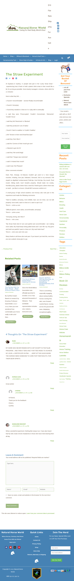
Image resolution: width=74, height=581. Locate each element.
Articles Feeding (63, 253)
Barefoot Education (63, 259)
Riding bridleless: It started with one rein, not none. (65, 167)
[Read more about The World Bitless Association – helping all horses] (30, 271)
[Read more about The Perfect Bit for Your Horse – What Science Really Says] (12, 275)
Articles (61, 195)
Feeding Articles (63, 297)
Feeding (61, 294)
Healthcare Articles (63, 306)
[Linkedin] (16, 78)
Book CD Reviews (63, 283)
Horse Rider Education (62, 345)
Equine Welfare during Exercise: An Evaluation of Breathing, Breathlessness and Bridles (46, 281)
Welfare (61, 237)
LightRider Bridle (62, 361)
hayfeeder (61, 303)
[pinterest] (58, 26)
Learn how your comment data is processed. (41, 513)
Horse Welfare (64, 352)
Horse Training (64, 349)
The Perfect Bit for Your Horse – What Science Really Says (12, 288)
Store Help (36, 551)
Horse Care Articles (63, 330)
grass (68, 300)
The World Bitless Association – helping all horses (29, 280)
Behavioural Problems (63, 262)
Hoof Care (62, 211)
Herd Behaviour (62, 309)
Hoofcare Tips (63, 317)
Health (61, 208)
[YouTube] (58, 31)
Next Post (54, 249)
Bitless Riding (64, 274)
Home (36, 536)
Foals (60, 300)
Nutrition (62, 224)
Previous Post (7, 249)
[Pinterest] (13, 78)
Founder (64, 300)
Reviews (62, 234)
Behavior (62, 198)
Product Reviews (63, 373)
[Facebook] (58, 23)
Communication (63, 291)
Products (62, 231)
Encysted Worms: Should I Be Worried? (65, 174)
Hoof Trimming (63, 320)
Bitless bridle (64, 268)
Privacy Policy (36, 544)
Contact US (36, 540)
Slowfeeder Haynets (65, 376)
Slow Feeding (62, 379)
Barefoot (61, 256)
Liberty (68, 359)
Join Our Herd (65, 146)
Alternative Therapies (62, 249)
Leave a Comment (9, 292)
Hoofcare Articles (64, 314)
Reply (52, 363)
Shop (36, 547)
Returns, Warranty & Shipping (36, 554)
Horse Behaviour (62, 323)
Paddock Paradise (63, 367)
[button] (8, 56)
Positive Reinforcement (64, 370)
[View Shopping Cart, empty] (68, 58)
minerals (69, 361)
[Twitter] (9, 78)
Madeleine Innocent (19, 424)
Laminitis (62, 356)
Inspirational (63, 221)
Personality (62, 227)
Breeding (62, 205)
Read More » (11, 322)
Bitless (61, 202)
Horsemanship (64, 218)
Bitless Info (61, 271)
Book (60, 277)
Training (68, 379)
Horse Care (63, 214)
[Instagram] (58, 28)
